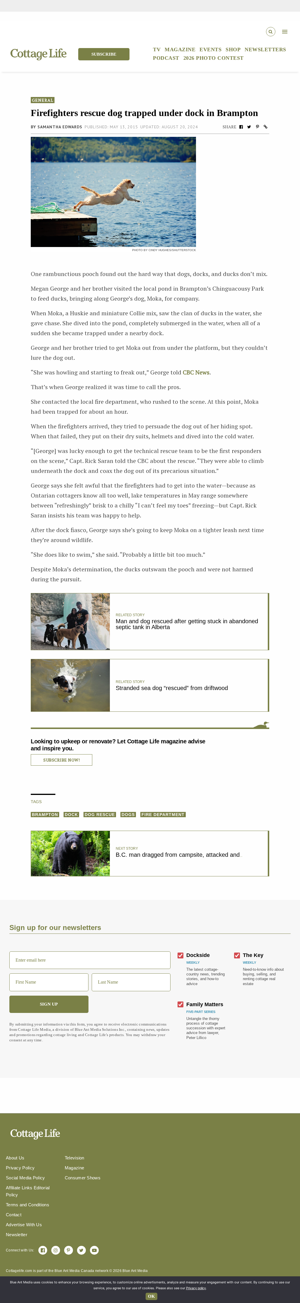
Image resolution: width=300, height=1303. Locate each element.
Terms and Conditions (27, 1204)
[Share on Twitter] (249, 127)
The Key (253, 955)
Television (74, 1157)
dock (71, 814)
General (42, 100)
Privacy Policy (20, 1167)
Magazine (180, 49)
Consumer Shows (82, 1177)
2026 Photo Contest (213, 58)
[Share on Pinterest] (257, 127)
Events (210, 49)
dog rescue (100, 814)
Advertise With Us (24, 1224)
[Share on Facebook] (241, 127)
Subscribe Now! (61, 760)
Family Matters (204, 1004)
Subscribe (103, 54)
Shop (233, 49)
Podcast (166, 58)
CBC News (196, 372)
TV (157, 49)
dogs (128, 814)
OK (151, 1296)
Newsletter (16, 1234)
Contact (13, 1214)
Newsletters (265, 49)
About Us (15, 1157)
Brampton (45, 814)
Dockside (198, 955)
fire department (163, 814)
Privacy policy (196, 1288)
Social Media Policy (25, 1177)
